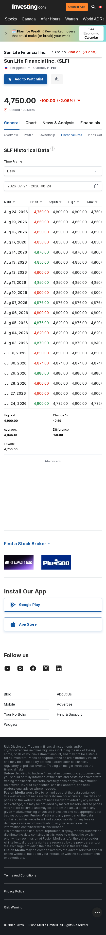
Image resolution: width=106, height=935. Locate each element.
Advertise (64, 704)
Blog (7, 694)
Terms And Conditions (20, 875)
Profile (29, 135)
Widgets (11, 724)
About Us (64, 694)
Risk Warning (13, 907)
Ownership (47, 135)
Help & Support (69, 714)
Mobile (9, 704)
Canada (29, 19)
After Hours (50, 19)
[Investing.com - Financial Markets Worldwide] (29, 7)
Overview (11, 135)
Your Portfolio (15, 714)
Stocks (11, 19)
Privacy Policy (14, 891)
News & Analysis (58, 122)
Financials (90, 122)
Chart (30, 122)
